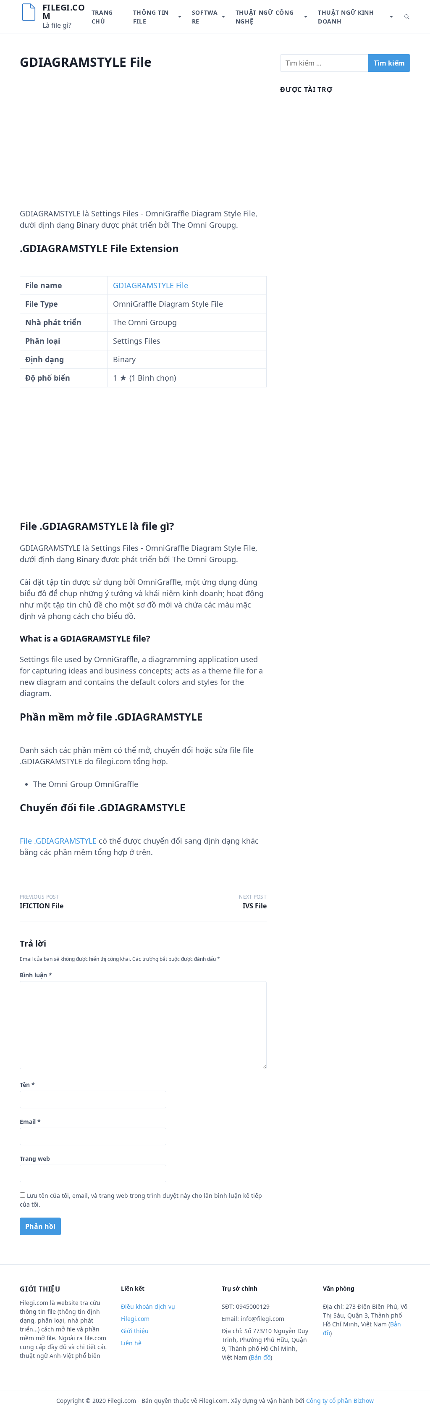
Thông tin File (151, 16)
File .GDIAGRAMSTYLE (58, 841)
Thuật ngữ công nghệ (265, 16)
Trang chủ (102, 16)
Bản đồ (260, 1357)
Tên (27, 1085)
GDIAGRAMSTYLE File (150, 285)
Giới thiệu (135, 1331)
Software (205, 16)
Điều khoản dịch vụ (148, 1306)
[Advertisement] (143, 149)
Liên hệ (131, 1343)
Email (30, 1122)
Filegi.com (63, 11)
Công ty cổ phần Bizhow (340, 1401)
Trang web (35, 1159)
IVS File (255, 905)
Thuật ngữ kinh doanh (346, 16)
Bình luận (36, 975)
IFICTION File (41, 905)
